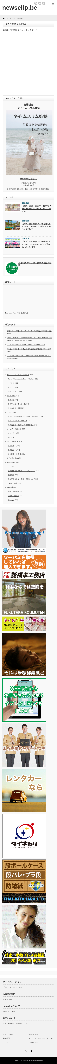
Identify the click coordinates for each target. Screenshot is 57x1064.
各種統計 (10, 487)
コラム (9, 412)
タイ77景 (11, 400)
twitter (39, 3)
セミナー (11, 387)
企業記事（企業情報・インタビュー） (21, 471)
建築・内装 (13, 483)
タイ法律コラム (12, 458)
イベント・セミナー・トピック (18, 375)
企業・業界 (11, 462)
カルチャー (11, 395)
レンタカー (12, 433)
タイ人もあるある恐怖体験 (17, 420)
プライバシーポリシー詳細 (12, 987)
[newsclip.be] (19, 7)
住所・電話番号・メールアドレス (15, 1023)
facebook (43, 3)
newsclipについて (9, 1011)
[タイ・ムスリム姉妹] (29, 174)
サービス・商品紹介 (14, 429)
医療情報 (11, 475)
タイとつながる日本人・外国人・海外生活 (23, 416)
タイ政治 (11, 445)
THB (18, 313)
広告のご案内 (8, 999)
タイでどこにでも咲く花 (17, 404)
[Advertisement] (28, 64)
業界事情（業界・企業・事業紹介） (21, 479)
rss (35, 3)
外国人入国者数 (13, 491)
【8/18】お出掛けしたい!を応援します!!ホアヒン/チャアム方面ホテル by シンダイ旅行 (36, 226)
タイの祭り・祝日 (14, 408)
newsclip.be (27, 1060)
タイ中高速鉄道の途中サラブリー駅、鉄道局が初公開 (26, 344)
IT (8, 466)
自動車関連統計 (13, 496)
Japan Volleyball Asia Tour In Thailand (21, 379)
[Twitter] (26, 1051)
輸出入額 (11, 500)
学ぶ (9, 437)
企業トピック (13, 391)
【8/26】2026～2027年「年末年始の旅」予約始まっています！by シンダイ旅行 (36, 208)
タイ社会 (11, 450)
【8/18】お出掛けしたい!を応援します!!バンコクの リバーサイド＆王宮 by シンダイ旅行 (36, 244)
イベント (11, 383)
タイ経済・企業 (13, 454)
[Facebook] (31, 1051)
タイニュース (11, 441)
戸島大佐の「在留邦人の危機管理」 (21, 425)
